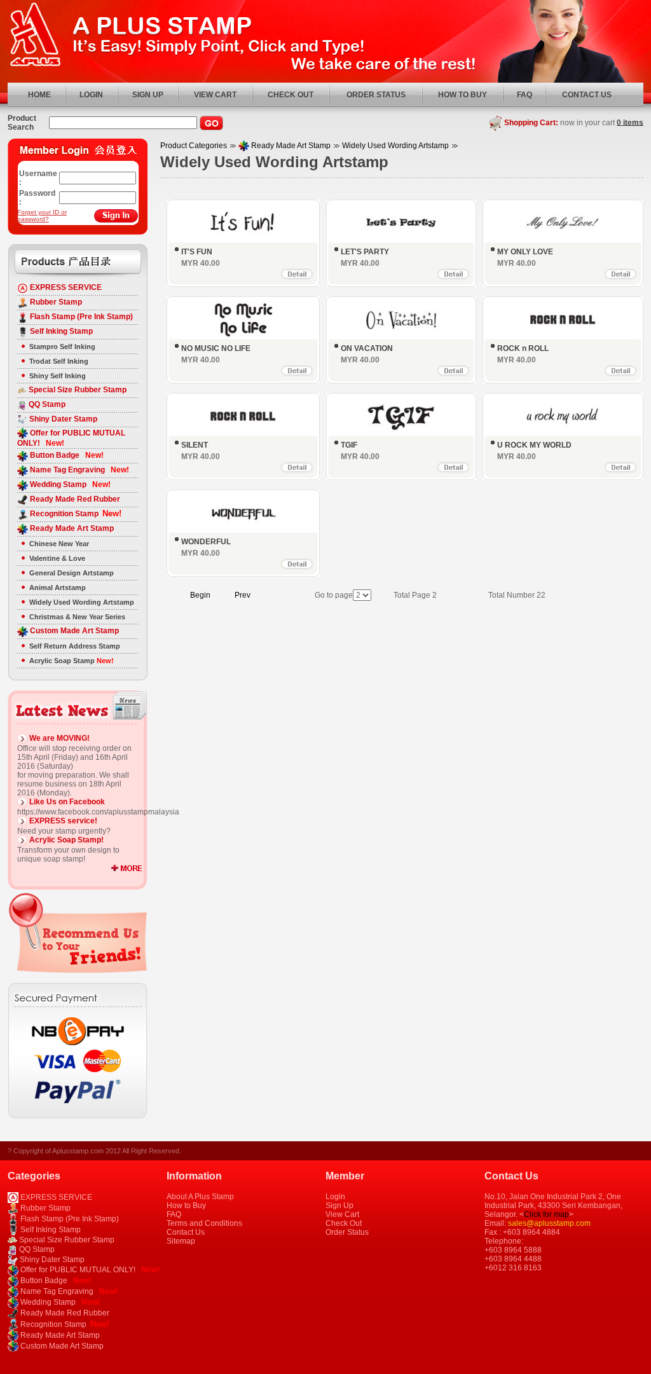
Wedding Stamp (69, 484)
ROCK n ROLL (523, 348)
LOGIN (91, 94)
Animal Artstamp (57, 587)
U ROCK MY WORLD (534, 445)
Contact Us (186, 1232)
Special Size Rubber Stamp (77, 389)
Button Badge (66, 455)
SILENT (194, 445)
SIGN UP (147, 94)
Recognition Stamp (74, 513)
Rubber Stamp (55, 302)
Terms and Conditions (204, 1223)
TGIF (349, 445)
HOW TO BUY (462, 94)
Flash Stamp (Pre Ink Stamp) (80, 316)
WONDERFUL (206, 541)
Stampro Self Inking (62, 346)
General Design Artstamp (71, 573)
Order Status (347, 1232)
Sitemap (181, 1241)
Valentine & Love (57, 558)
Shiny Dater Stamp (62, 419)
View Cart (342, 1214)
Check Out (344, 1223)
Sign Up (339, 1205)
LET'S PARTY (365, 251)
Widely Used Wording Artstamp (81, 602)
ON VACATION (367, 348)
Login (335, 1196)
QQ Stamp (46, 404)
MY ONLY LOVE (525, 251)
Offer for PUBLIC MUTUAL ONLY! (89, 1269)
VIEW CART (215, 94)
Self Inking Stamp (60, 331)
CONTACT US (587, 94)
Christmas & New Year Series (77, 617)
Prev (242, 595)
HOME (39, 94)
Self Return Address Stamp (74, 646)
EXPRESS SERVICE (65, 287)
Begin (200, 595)
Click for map (546, 1214)
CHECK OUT (290, 94)
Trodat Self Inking (58, 361)
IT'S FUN (196, 251)
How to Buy (186, 1205)
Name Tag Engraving (78, 469)
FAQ (524, 94)
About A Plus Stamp (200, 1196)
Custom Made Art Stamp (73, 630)
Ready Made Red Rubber (74, 499)
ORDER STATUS (376, 94)
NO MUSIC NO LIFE (215, 348)
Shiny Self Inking (57, 376)
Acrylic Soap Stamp (71, 660)
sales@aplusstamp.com (549, 1223)
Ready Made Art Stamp (71, 528)
